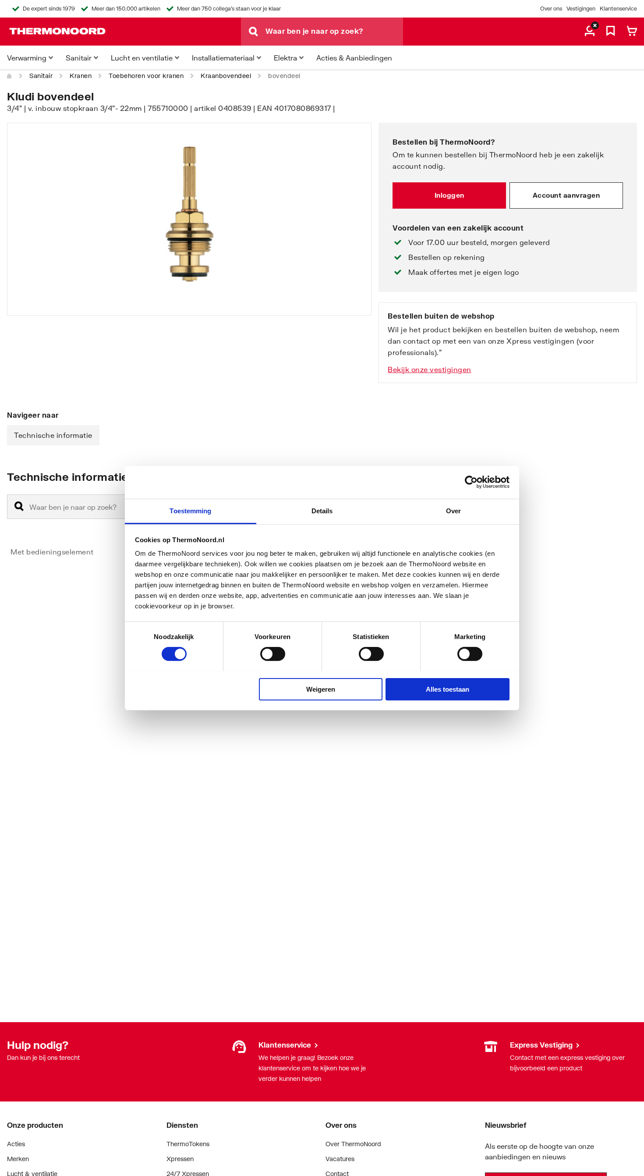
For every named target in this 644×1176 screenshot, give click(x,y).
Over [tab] (453, 510)
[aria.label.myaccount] (589, 31)
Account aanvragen (566, 195)
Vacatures (340, 1158)
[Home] (9, 76)
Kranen (81, 75)
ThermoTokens (187, 1144)
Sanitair (41, 75)
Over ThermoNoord (353, 1144)
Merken (18, 1158)
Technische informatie (53, 435)
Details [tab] (322, 510)
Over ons (551, 8)
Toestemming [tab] (190, 510)
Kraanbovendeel (226, 75)
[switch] (272, 654)
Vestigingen (580, 8)
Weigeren (320, 689)
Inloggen (449, 195)
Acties (16, 1144)
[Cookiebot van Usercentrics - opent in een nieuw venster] (471, 482)
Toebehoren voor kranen (146, 75)
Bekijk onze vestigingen (429, 369)
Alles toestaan (447, 689)
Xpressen (180, 1158)
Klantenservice (618, 8)
